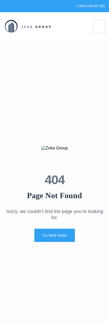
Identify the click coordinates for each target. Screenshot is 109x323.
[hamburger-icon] (99, 26)
